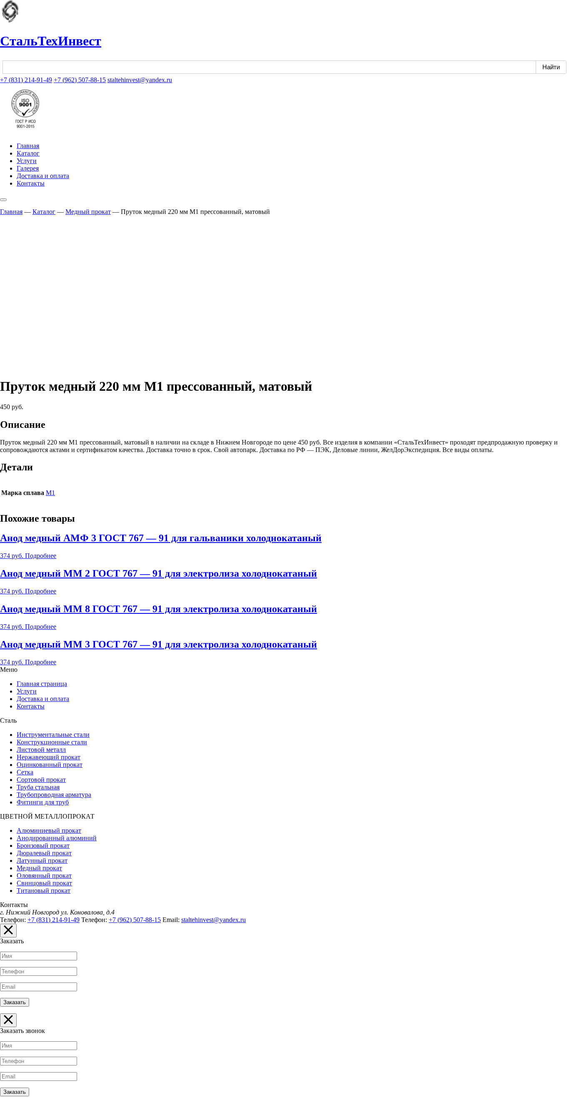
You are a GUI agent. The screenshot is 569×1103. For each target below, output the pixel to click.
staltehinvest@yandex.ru (139, 79)
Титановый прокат (43, 890)
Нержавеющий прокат (48, 757)
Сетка (25, 772)
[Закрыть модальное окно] (8, 930)
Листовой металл (41, 749)
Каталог (28, 153)
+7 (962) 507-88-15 (80, 79)
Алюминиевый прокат (49, 830)
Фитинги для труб (43, 802)
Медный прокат (88, 211)
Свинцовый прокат (44, 883)
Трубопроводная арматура (54, 794)
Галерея (28, 168)
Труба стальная (38, 787)
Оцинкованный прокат (49, 764)
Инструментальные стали (53, 734)
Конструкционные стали (52, 742)
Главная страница (42, 683)
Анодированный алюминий (57, 838)
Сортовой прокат (41, 779)
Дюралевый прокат (44, 853)
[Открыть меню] (3, 199)
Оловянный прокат (44, 875)
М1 (50, 492)
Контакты (31, 183)
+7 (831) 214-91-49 (26, 79)
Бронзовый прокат (43, 845)
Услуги (27, 160)
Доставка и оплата (43, 175)
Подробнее (40, 555)
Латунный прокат (42, 860)
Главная (28, 145)
